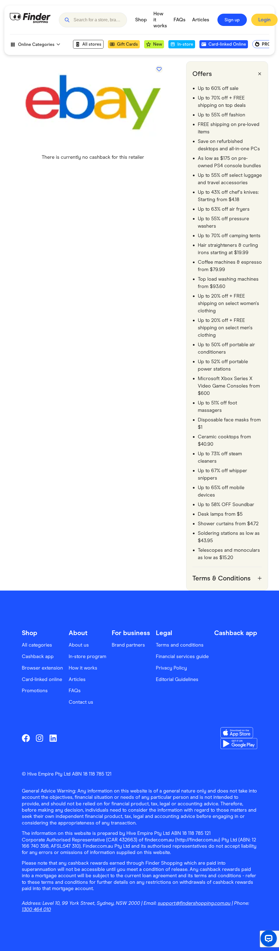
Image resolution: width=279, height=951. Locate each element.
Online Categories (36, 44)
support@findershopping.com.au (194, 903)
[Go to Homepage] (30, 20)
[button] (67, 20)
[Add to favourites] (159, 69)
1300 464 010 (36, 909)
